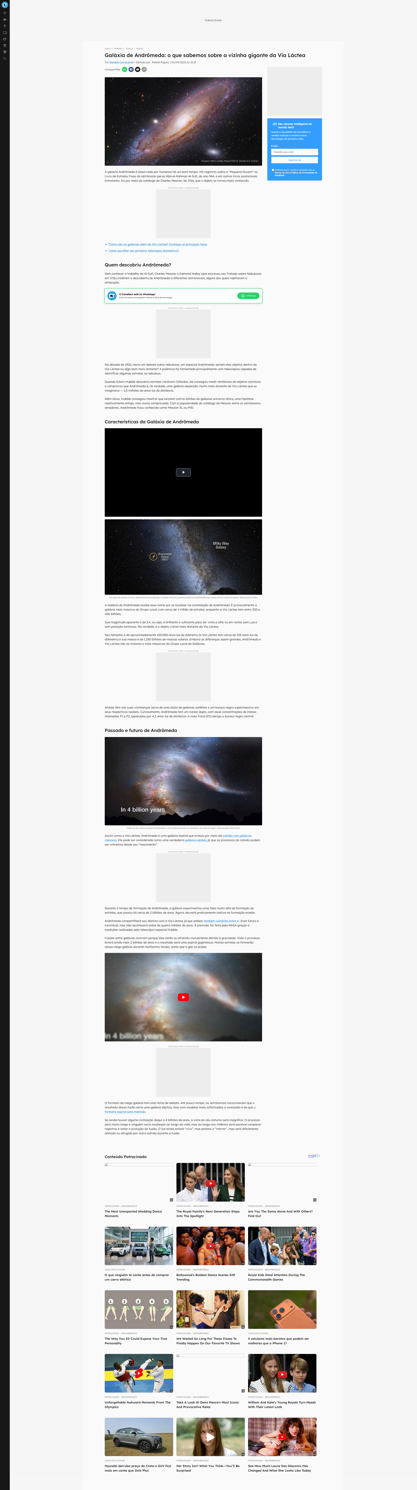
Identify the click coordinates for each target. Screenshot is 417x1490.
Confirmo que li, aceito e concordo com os (296, 173)
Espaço (140, 48)
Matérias (118, 48)
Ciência (129, 48)
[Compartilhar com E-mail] (137, 69)
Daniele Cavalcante (122, 62)
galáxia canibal (195, 840)
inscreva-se (294, 160)
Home (107, 48)
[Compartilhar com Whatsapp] (124, 69)
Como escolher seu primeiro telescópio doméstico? (144, 251)
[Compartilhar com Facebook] (131, 69)
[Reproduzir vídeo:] (183, 997)
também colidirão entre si (221, 921)
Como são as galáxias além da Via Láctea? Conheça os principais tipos (158, 244)
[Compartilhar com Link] (144, 69)
